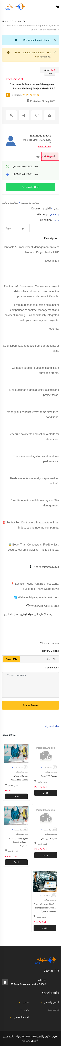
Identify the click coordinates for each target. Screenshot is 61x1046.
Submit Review (30, 705)
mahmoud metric (40, 136)
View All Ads (44, 146)
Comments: (52, 667)
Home (5, 21)
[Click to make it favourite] (36, 115)
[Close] (55, 39)
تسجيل (26, 1002)
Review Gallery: (50, 650)
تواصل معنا (53, 1009)
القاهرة (47, 208)
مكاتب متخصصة (30, 202)
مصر (56, 208)
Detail (16, 796)
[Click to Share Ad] (24, 115)
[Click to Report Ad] (49, 115)
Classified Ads (19, 21)
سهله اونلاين (26, 614)
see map (50, 156)
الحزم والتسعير (51, 1002)
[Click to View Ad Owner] (11, 115)
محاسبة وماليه (10, 202)
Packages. (45, 56)
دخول (26, 1009)
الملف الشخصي (21, 1017)
